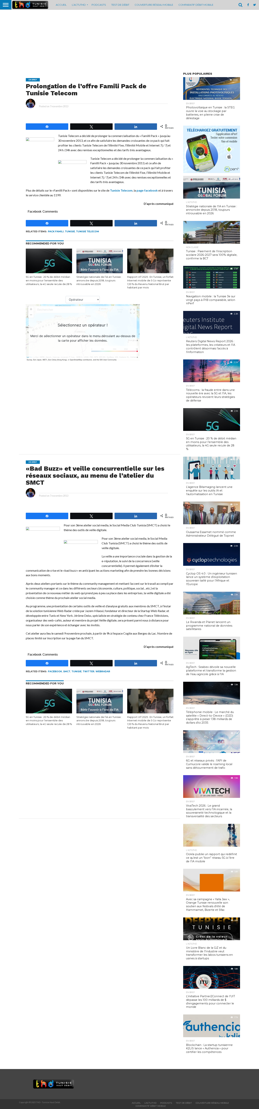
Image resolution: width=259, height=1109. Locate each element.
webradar (103, 671)
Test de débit (120, 4)
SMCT (66, 671)
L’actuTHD (79, 4)
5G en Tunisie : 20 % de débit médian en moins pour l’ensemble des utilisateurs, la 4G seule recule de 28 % (49, 280)
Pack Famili (56, 231)
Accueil (61, 4)
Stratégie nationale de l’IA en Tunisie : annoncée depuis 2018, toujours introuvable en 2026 (99, 280)
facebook (55, 671)
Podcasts (99, 4)
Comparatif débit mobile (195, 4)
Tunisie (70, 231)
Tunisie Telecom (121, 190)
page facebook (147, 190)
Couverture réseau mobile (154, 4)
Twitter (88, 671)
